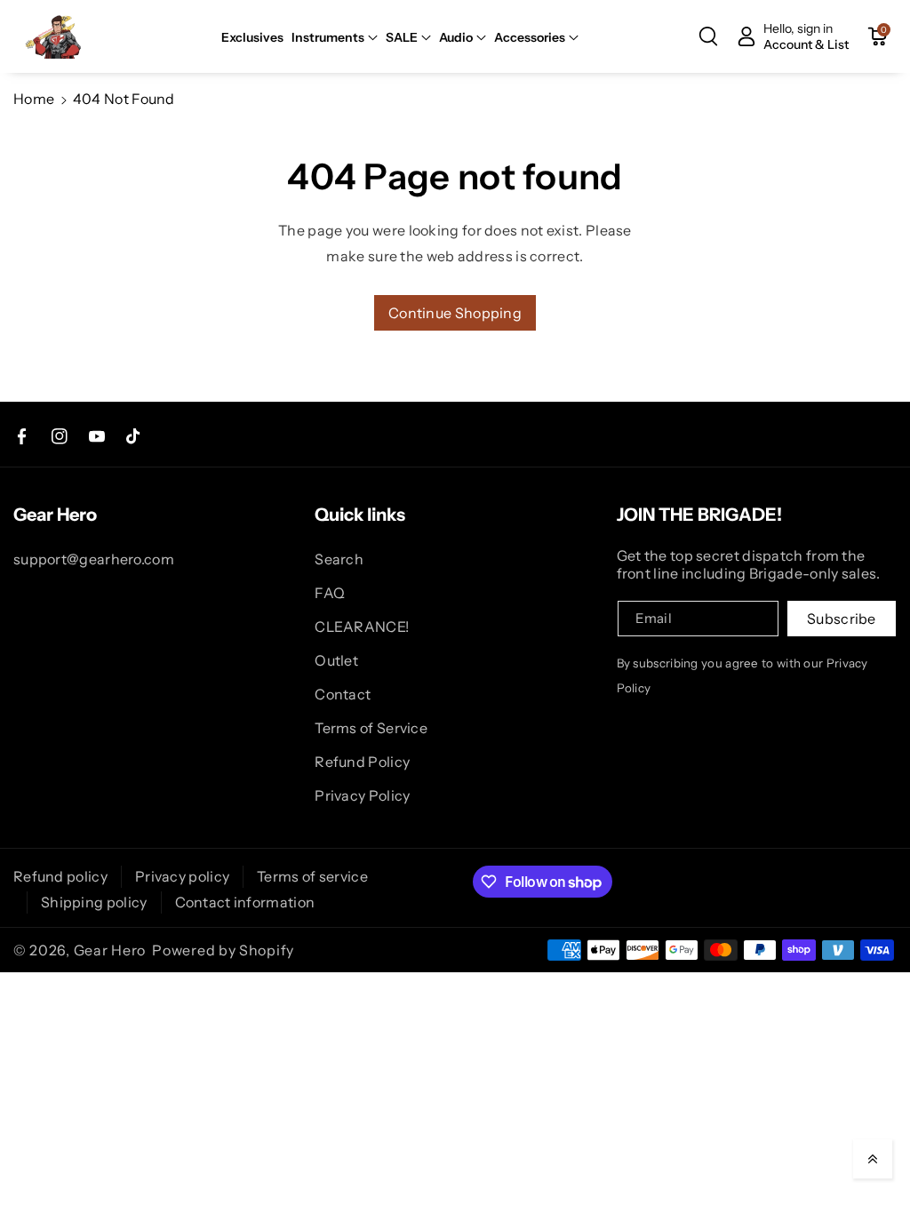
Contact (343, 694)
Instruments (327, 37)
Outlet (336, 660)
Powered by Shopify (223, 950)
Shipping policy (94, 902)
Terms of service (312, 876)
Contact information (245, 902)
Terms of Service (371, 728)
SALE (402, 37)
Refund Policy (362, 762)
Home (33, 99)
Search (339, 559)
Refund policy (60, 876)
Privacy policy (182, 876)
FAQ (330, 593)
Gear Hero (110, 950)
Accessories (529, 37)
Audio (456, 37)
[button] (334, 37)
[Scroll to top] (872, 1158)
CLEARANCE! (362, 626)
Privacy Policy (362, 795)
